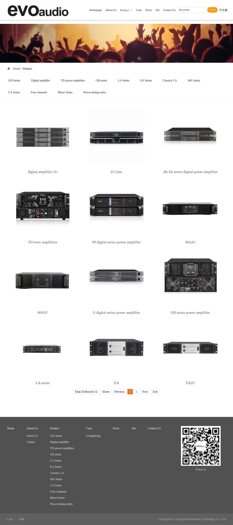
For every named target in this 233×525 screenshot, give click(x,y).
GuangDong (93, 435)
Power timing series (94, 92)
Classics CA (170, 80)
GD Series (14, 80)
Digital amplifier (40, 80)
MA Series (194, 80)
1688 (21, 519)
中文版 (223, 10)
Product (124, 10)
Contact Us (169, 10)
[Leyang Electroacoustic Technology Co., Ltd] (40, 9)
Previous (119, 391)
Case (139, 10)
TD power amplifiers (73, 80)
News (148, 10)
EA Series (146, 80)
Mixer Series (65, 92)
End (155, 391)
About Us (111, 10)
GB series (101, 80)
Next (145, 391)
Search (212, 9)
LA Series (123, 80)
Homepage (96, 10)
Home (16, 68)
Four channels (39, 92)
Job (157, 10)
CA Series (14, 92)
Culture (31, 442)
